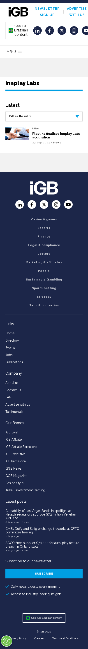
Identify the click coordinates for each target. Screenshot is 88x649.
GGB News (13, 468)
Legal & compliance (44, 245)
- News (56, 142)
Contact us (13, 390)
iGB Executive (15, 454)
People (44, 271)
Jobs (9, 355)
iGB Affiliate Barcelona (21, 447)
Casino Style (14, 483)
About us (12, 383)
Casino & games (44, 219)
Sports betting (44, 288)
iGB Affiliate (13, 439)
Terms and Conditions (65, 638)
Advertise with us (17, 404)
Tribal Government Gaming (25, 490)
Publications (14, 362)
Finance (44, 236)
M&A (35, 128)
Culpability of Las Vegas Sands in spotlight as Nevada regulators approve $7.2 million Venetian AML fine (40, 514)
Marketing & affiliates (44, 262)
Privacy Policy (17, 638)
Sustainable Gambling (44, 279)
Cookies (39, 638)
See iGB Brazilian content (18, 30)
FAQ (8, 397)
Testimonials (14, 412)
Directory (12, 340)
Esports (44, 228)
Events (10, 347)
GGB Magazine (16, 476)
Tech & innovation (44, 305)
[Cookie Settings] (6, 641)
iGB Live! (11, 432)
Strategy (44, 296)
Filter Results (20, 116)
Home (9, 333)
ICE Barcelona (15, 461)
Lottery (44, 253)
